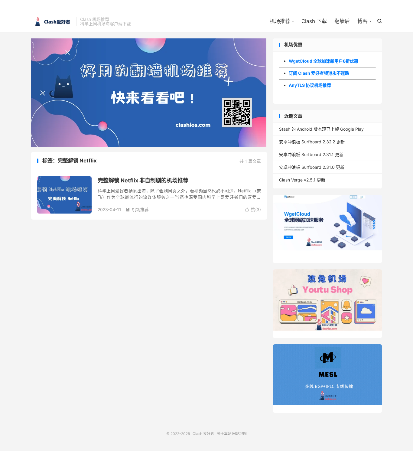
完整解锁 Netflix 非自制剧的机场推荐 (143, 180)
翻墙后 (342, 21)
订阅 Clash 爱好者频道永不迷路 (319, 73)
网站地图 (239, 433)
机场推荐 (280, 21)
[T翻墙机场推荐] (149, 92)
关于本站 (224, 433)
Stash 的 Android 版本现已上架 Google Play (321, 129)
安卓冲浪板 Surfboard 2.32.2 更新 (312, 141)
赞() (253, 209)
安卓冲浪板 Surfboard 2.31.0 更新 (311, 167)
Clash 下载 (314, 21)
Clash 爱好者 (52, 21)
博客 (362, 21)
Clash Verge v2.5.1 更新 (302, 179)
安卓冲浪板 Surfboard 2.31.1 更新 (311, 154)
